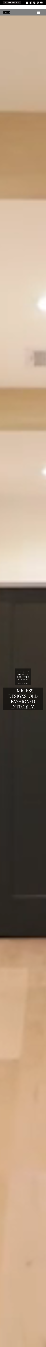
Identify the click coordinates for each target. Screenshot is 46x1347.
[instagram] (34, 2)
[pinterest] (38, 2)
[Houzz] (27, 2)
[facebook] (30, 2)
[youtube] (41, 2)
